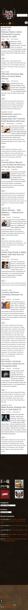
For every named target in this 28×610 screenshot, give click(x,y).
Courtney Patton (5, 61)
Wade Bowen (23, 285)
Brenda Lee (17, 327)
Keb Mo (3, 338)
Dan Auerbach (4, 241)
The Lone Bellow (12, 352)
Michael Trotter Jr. (9, 396)
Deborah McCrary (5, 195)
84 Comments (14, 39)
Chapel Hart (4, 103)
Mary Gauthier (20, 197)
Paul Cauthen (13, 199)
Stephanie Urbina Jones (18, 346)
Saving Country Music (7, 605)
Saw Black (4, 344)
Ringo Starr (23, 63)
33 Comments (14, 81)
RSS (12, 23)
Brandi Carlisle (12, 101)
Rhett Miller (20, 155)
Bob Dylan (12, 193)
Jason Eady (11, 441)
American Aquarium (6, 149)
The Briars (9, 350)
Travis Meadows (10, 447)
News (7, 39)
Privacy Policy (4, 596)
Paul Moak (9, 245)
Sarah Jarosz (16, 398)
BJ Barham (14, 149)
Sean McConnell (5, 64)
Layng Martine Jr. (19, 103)
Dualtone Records (19, 331)
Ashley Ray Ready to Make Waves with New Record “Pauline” (13, 254)
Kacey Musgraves (10, 336)
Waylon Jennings (9, 449)
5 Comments (14, 169)
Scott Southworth (11, 344)
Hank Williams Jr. (18, 243)
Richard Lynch (21, 342)
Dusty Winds (4, 333)
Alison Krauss (4, 325)
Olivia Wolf (16, 63)
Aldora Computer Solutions (11, 607)
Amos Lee (11, 327)
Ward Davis (10, 108)
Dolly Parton (12, 241)
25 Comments (16, 412)
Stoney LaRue (20, 201)
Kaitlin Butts (18, 153)
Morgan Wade (8, 155)
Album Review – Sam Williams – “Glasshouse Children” (12, 212)
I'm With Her (10, 394)
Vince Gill (17, 447)
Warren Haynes (5, 356)
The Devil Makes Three (16, 64)
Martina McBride (12, 197)
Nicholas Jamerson (6, 106)
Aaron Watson (4, 439)
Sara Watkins (9, 398)
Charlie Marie (7, 329)
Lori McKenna (17, 283)
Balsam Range (14, 392)
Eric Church (14, 195)
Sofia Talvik (9, 346)
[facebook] (4, 23)
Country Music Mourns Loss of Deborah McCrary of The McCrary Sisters (13, 164)
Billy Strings (22, 392)
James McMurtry (5, 153)
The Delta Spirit (17, 350)
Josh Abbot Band (19, 441)
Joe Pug (12, 153)
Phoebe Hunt (14, 340)
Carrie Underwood (20, 193)
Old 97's (15, 155)
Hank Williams (9, 243)
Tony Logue (21, 66)
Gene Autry (16, 333)
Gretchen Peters (21, 151)
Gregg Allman (20, 195)
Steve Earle (13, 201)
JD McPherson (9, 334)
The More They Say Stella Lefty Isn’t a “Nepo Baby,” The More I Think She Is (13, 521)
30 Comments (16, 299)
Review (14, 245)
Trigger (3, 39)
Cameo (20, 149)
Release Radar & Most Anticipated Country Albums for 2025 (11, 34)
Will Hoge (18, 157)
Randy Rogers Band (14, 443)
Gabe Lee (10, 333)
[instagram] (7, 23)
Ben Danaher (4, 101)
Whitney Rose (17, 108)
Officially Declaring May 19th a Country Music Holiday (12, 76)
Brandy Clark (20, 101)
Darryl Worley (4, 331)
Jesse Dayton (11, 103)
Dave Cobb (11, 331)
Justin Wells (10, 63)
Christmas (14, 329)
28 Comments (14, 259)
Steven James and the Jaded (14, 348)
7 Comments (19, 123)
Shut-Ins (3, 346)
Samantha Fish (15, 106)
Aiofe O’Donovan (5, 392)
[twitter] (1, 23)
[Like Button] (3, 59)
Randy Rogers (5, 443)
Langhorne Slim (10, 338)
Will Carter (12, 356)
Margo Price (4, 197)
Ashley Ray (4, 283)
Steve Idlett (4, 348)
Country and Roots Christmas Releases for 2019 (12, 294)
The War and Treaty (12, 66)
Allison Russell (5, 193)
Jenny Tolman (16, 334)
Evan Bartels (13, 151)
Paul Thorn (21, 199)
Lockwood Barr (18, 338)
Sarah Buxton (9, 445)
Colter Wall (4, 394)
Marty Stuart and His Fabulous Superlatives (12, 105)
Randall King (14, 342)
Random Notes (10, 123)
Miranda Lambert (5, 199)
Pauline (8, 285)
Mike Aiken (7, 340)
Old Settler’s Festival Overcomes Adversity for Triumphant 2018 (12, 363)
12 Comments (16, 368)
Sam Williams (20, 245)
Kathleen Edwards (20, 336)
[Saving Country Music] (8, 19)
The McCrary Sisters (13, 203)
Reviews (8, 217)
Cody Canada (21, 329)
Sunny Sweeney (11, 157)
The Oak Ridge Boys (10, 354)
